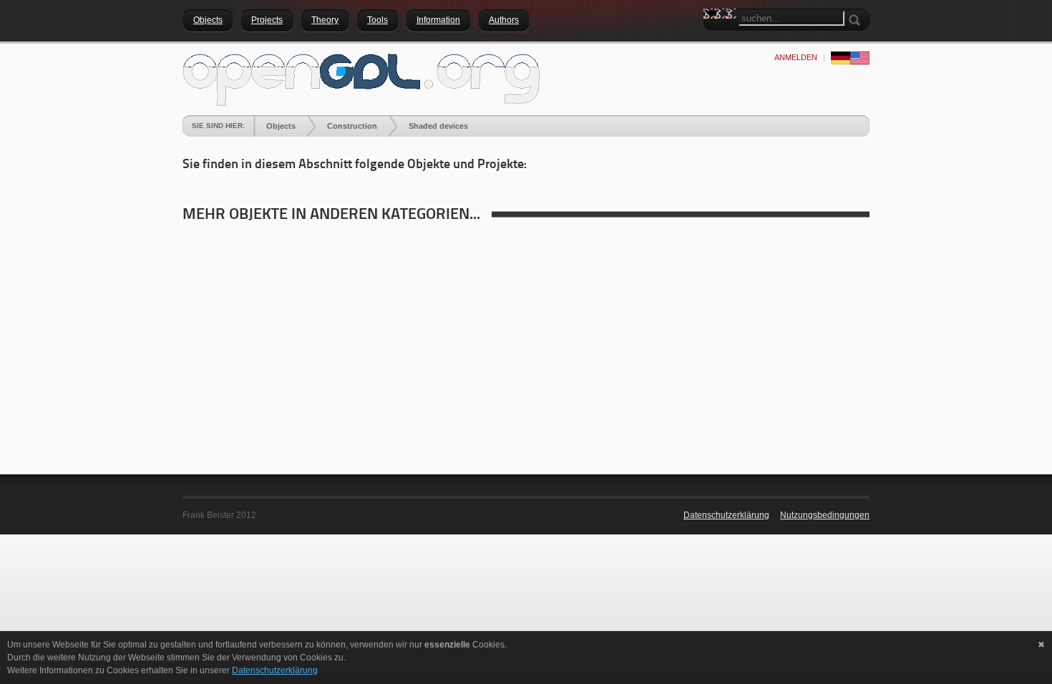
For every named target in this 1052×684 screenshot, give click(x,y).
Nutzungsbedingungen (825, 515)
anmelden (795, 57)
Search (714, 39)
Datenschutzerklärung (726, 515)
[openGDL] (361, 78)
